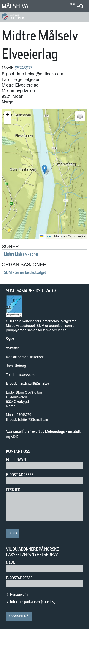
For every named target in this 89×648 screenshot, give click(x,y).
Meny (72, 4)
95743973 (24, 68)
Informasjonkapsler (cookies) (32, 601)
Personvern (19, 594)
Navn (10, 563)
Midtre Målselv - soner (21, 254)
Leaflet (47, 236)
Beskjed (13, 490)
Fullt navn (16, 459)
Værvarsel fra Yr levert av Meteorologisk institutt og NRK (43, 434)
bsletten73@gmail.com (33, 419)
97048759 (24, 415)
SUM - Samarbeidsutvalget (25, 272)
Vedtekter (12, 348)
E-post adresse (19, 474)
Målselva (15, 6)
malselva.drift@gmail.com (34, 383)
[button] (44, 169)
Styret (10, 339)
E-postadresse (19, 578)
